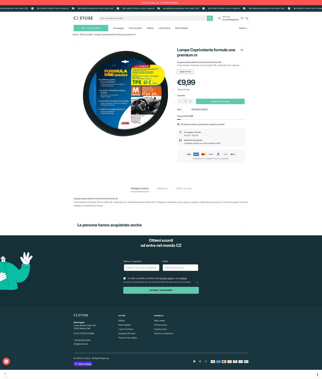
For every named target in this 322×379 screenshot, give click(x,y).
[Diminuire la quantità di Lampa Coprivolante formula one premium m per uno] (180, 101)
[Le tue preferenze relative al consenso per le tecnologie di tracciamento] (317, 374)
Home (75, 34)
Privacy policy (160, 325)
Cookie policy (160, 329)
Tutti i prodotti (86, 34)
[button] (246, 18)
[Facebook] (194, 361)
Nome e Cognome (132, 261)
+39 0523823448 (82, 340)
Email (165, 261)
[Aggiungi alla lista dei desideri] (242, 50)
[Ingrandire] (168, 51)
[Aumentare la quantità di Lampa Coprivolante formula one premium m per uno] (190, 101)
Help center (159, 320)
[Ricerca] (210, 18)
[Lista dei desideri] (242, 18)
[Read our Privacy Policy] (197, 282)
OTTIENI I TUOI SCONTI (161, 290)
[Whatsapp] (206, 361)
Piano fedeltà (124, 325)
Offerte (121, 320)
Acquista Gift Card (126, 333)
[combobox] (156, 18)
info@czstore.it (81, 344)
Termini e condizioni (163, 333)
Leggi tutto (185, 72)
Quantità (181, 95)
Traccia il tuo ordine (127, 337)
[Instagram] (200, 361)
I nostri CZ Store (125, 329)
